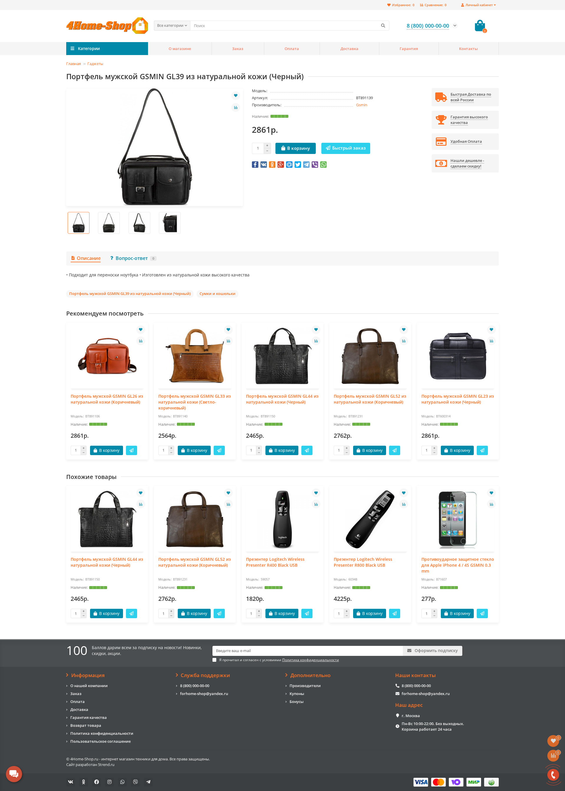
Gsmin (361, 104)
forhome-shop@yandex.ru (204, 693)
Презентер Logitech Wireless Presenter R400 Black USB (275, 562)
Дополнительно (310, 675)
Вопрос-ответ (135, 258)
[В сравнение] (235, 107)
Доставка (349, 48)
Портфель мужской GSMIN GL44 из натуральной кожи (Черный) (282, 399)
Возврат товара (85, 725)
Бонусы (297, 701)
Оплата (292, 48)
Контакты (468, 48)
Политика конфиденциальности (101, 733)
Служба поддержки (205, 675)
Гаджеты (95, 63)
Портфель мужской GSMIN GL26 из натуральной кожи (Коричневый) (107, 399)
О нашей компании (89, 685)
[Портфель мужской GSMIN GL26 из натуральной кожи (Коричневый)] (107, 356)
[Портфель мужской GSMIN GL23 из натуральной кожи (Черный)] (457, 356)
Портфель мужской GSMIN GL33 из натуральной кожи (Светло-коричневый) (194, 402)
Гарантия (409, 48)
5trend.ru (106, 764)
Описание (89, 258)
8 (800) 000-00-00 (194, 685)
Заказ (237, 48)
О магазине (180, 48)
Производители (305, 685)
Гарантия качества (88, 717)
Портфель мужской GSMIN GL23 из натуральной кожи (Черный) (457, 399)
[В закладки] (235, 95)
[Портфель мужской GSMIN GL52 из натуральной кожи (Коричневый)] (370, 356)
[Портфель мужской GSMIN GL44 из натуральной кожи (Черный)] (282, 356)
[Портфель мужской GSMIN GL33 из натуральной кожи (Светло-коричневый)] (194, 356)
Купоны (297, 693)
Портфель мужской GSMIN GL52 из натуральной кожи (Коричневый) (370, 399)
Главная (73, 63)
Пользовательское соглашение (100, 741)
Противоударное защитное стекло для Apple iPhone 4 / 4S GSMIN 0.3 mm (457, 565)
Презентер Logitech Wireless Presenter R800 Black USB (363, 562)
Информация (88, 675)
